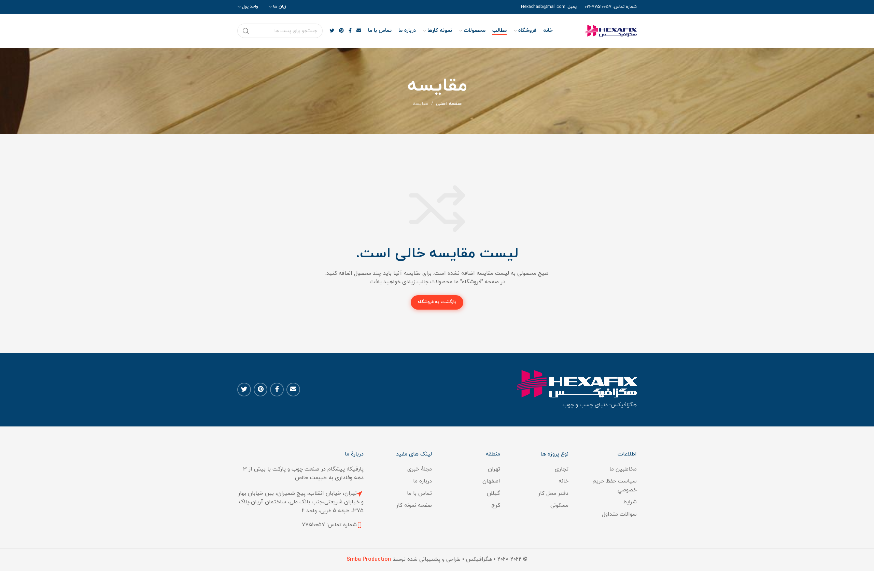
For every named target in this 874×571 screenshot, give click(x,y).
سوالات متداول (619, 514)
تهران (494, 469)
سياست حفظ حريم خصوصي (614, 485)
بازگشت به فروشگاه (437, 302)
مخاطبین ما (623, 469)
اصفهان (491, 481)
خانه (563, 481)
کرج (495, 505)
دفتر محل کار (553, 493)
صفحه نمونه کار (414, 505)
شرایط (630, 502)
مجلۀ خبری (419, 469)
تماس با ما (419, 493)
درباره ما (422, 481)
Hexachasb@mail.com (543, 7)
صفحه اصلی (449, 103)
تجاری (561, 469)
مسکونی (559, 505)
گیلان (493, 493)
